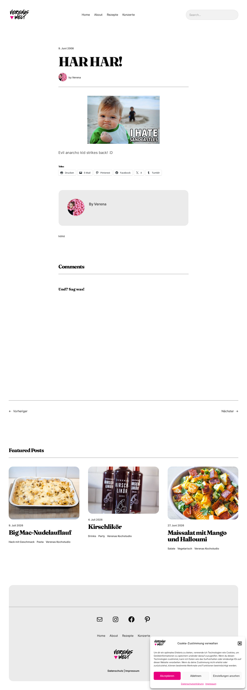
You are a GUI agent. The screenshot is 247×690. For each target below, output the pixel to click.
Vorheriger (20, 411)
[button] (240, 643)
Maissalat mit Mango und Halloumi (197, 536)
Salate (171, 548)
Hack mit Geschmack (22, 541)
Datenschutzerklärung (192, 683)
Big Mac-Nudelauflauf (40, 532)
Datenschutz (115, 670)
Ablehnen (195, 675)
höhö (61, 236)
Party (101, 536)
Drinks (92, 536)
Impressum (210, 683)
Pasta (40, 541)
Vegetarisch (184, 548)
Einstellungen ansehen (226, 675)
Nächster (228, 411)
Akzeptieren (167, 675)
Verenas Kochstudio (58, 541)
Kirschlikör (105, 526)
